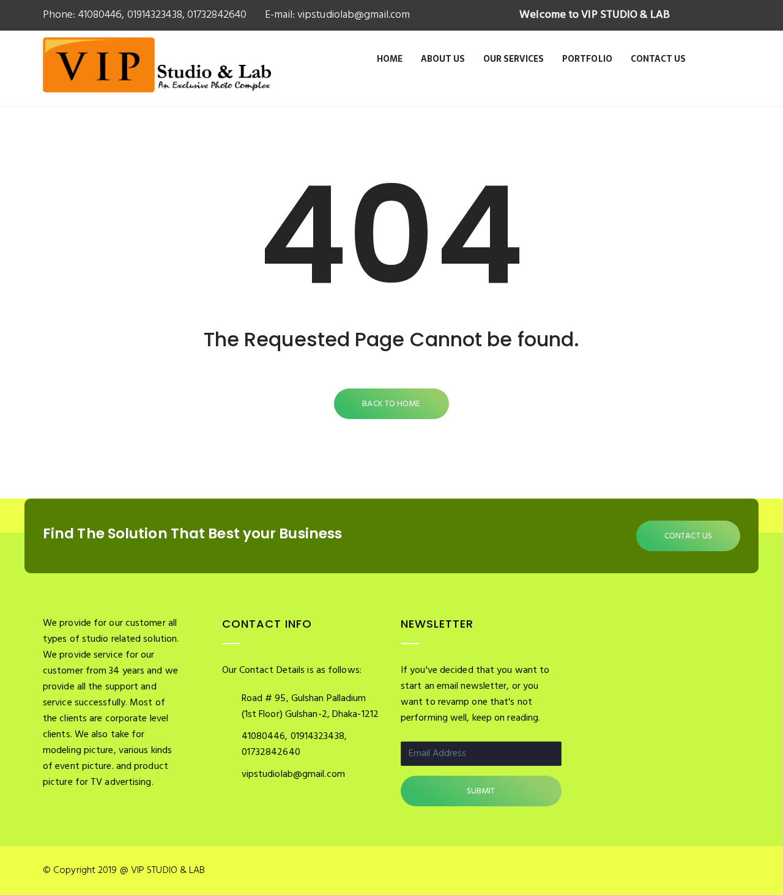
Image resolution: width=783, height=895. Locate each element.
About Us (443, 58)
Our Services (513, 58)
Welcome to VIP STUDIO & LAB (594, 15)
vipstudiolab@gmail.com (352, 15)
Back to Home (391, 404)
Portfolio (587, 58)
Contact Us (658, 58)
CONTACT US (688, 536)
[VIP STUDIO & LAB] (157, 78)
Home (390, 58)
